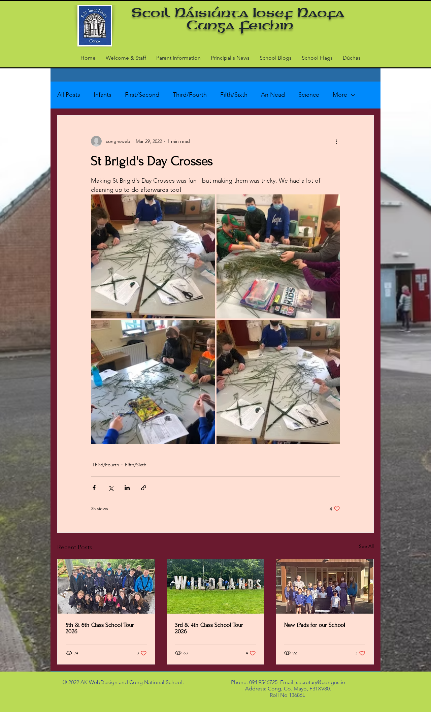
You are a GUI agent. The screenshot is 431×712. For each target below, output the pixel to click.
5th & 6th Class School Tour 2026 (100, 628)
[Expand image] (153, 256)
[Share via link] (143, 488)
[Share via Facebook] (94, 488)
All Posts (68, 94)
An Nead (273, 94)
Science (308, 94)
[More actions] (336, 141)
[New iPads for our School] (324, 586)
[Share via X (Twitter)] (110, 488)
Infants (102, 94)
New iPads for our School (314, 625)
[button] (178, 58)
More (340, 94)
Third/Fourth (190, 94)
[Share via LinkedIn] (127, 488)
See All (366, 546)
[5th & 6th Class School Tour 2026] (106, 586)
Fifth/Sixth (233, 94)
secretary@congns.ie (320, 682)
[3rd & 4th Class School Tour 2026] (215, 586)
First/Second (142, 94)
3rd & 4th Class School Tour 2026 (209, 628)
